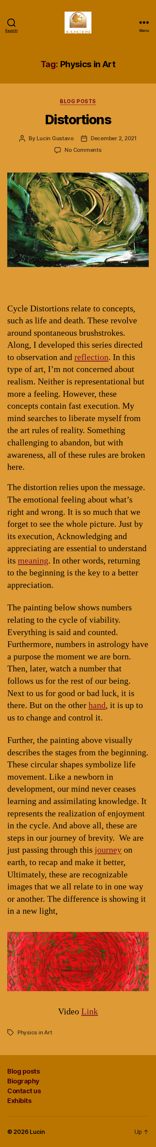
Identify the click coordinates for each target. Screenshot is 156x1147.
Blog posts (78, 101)
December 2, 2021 (114, 138)
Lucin (37, 1131)
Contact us (24, 1091)
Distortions (78, 120)
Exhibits (19, 1100)
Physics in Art (34, 1032)
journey (108, 850)
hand (97, 705)
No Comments (83, 149)
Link (89, 1011)
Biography (23, 1081)
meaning (33, 560)
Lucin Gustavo (55, 138)
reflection (91, 357)
